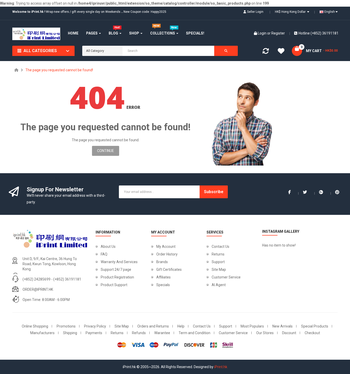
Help (180, 326)
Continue (105, 151)
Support (218, 262)
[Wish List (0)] (281, 52)
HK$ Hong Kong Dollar (291, 12)
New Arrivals (282, 326)
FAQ (104, 254)
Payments (94, 333)
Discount (289, 333)
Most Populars (252, 326)
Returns (218, 254)
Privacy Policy (95, 326)
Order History (167, 254)
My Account (166, 246)
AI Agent (219, 285)
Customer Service (226, 277)
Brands (162, 262)
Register (278, 33)
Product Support (114, 285)
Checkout (312, 333)
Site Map (219, 269)
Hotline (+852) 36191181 (318, 33)
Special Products (314, 326)
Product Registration (117, 277)
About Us (108, 246)
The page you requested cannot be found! (59, 70)
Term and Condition (194, 333)
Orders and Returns (153, 326)
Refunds (139, 333)
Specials (163, 285)
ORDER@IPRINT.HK (38, 289)
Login (262, 33)
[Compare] (265, 52)
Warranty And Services (119, 262)
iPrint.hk (220, 367)
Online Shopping (35, 326)
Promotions (66, 326)
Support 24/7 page (116, 269)
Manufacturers (42, 333)
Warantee (162, 333)
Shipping (70, 333)
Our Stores (265, 333)
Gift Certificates (169, 269)
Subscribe (213, 191)
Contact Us (220, 246)
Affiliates (163, 277)
